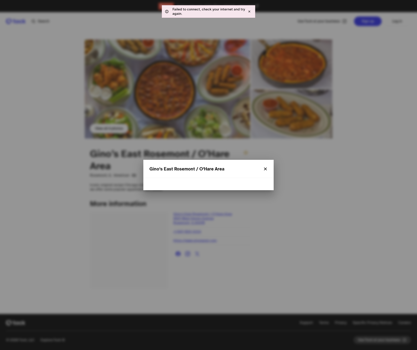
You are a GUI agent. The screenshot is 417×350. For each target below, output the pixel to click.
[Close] (265, 169)
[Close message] (249, 11)
